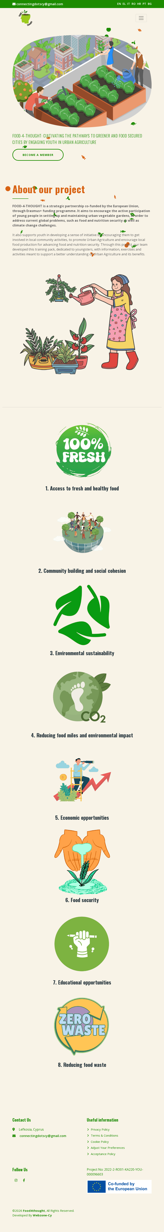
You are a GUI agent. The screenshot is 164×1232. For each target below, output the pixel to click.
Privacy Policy (100, 1129)
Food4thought (34, 1211)
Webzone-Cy (42, 1215)
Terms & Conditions (104, 1135)
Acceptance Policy (103, 1154)
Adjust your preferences (108, 1148)
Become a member (38, 155)
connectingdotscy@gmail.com (39, 4)
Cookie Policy (100, 1142)
